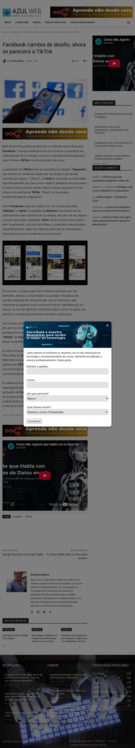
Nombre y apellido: (37, 366)
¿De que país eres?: (38, 393)
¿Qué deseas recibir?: (39, 407)
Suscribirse (34, 421)
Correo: (31, 379)
